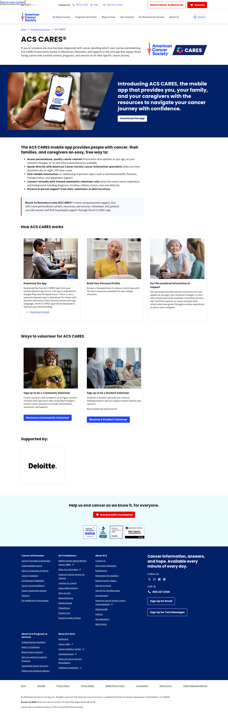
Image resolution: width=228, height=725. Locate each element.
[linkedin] (164, 579)
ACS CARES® (60, 29)
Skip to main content (12, 2)
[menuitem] (30, 17)
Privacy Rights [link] (87, 685)
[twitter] (149, 579)
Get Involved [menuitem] (127, 16)
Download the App (39, 311)
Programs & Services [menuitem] (86, 16)
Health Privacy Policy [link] (115, 685)
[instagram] (154, 579)
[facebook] (159, 579)
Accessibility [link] (142, 685)
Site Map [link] (41, 685)
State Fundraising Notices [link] (195, 685)
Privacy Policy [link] (63, 685)
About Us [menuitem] (174, 16)
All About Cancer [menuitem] (61, 16)
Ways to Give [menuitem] (108, 16)
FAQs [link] (23, 685)
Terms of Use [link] (165, 685)
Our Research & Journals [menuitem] (151, 16)
